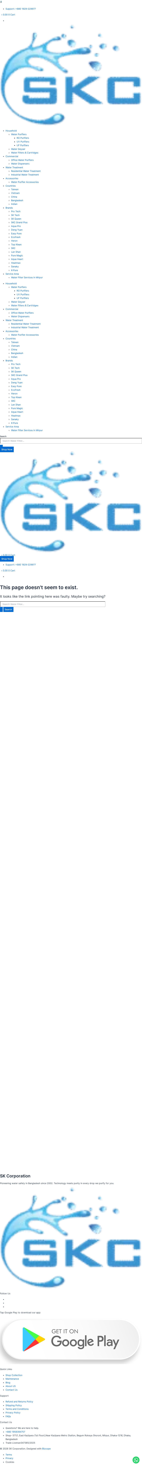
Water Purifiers (18, 134)
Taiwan (14, 189)
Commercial (12, 156)
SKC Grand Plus (19, 222)
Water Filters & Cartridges (24, 152)
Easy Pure (16, 233)
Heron (14, 240)
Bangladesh (17, 200)
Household (11, 130)
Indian (14, 204)
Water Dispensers (20, 163)
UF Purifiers (23, 145)
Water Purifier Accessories (25, 182)
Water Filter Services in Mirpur (27, 277)
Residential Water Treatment (26, 171)
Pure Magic (17, 255)
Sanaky (15, 266)
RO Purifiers (23, 137)
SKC (13, 248)
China (14, 196)
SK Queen (16, 218)
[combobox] (71, 441)
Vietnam (15, 193)
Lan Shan (16, 251)
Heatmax (16, 262)
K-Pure (14, 270)
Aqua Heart (17, 259)
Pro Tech (15, 211)
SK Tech (15, 215)
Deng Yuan (16, 229)
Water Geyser (18, 149)
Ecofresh (15, 237)
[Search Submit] (1, 609)
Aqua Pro (16, 226)
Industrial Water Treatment (25, 174)
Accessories (12, 178)
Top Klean (16, 244)
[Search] (1, 446)
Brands (9, 207)
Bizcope (46, 1448)
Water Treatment (14, 167)
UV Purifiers (23, 141)
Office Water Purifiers (22, 160)
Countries (11, 185)
